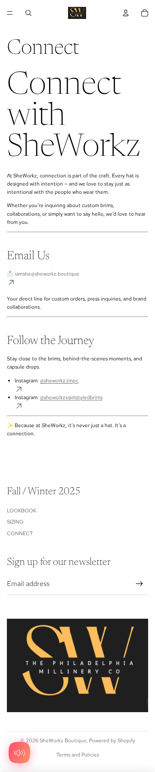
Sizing (15, 521)
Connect (20, 533)
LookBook (21, 510)
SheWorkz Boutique (63, 740)
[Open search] (28, 12)
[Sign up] (139, 583)
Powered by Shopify (112, 740)
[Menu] (10, 13)
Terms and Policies (77, 754)
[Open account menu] (125, 12)
